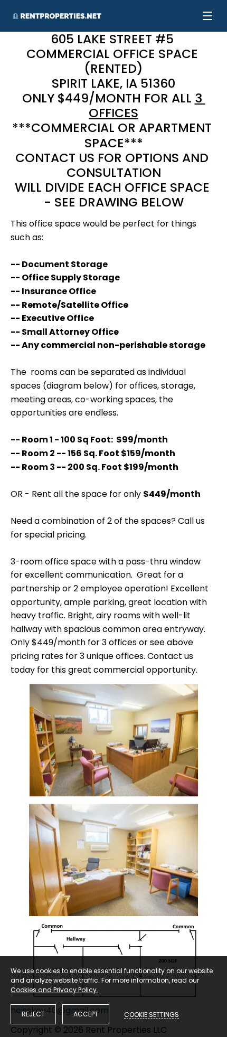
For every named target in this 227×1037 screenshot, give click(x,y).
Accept (85, 1014)
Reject (33, 1014)
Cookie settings (151, 1014)
